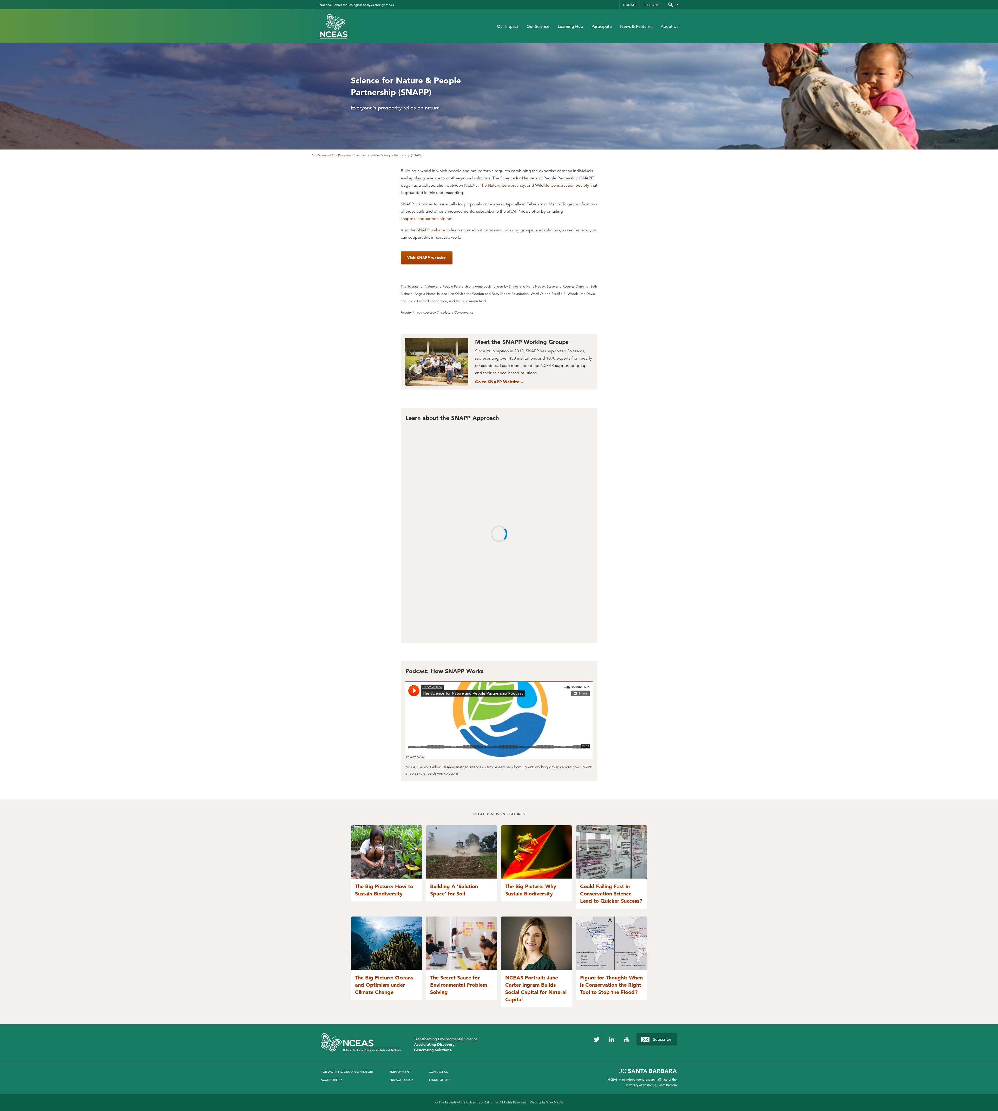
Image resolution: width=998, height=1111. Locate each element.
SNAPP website (431, 230)
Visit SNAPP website (426, 257)
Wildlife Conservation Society (562, 185)
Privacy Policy (401, 1079)
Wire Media (554, 1102)
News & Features (636, 26)
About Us (669, 26)
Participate (602, 26)
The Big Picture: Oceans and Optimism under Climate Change (384, 984)
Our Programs (341, 155)
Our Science (538, 26)
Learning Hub (570, 26)
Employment (400, 1071)
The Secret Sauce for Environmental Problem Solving (458, 984)
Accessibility (331, 1079)
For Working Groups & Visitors (347, 1071)
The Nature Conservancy (502, 185)
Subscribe (652, 5)
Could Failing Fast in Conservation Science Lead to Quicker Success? (611, 893)
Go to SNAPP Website (498, 381)
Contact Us (438, 1071)
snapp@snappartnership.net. (427, 218)
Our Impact (507, 26)
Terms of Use (439, 1079)
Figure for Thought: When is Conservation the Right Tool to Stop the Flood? (611, 984)
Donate (629, 5)
